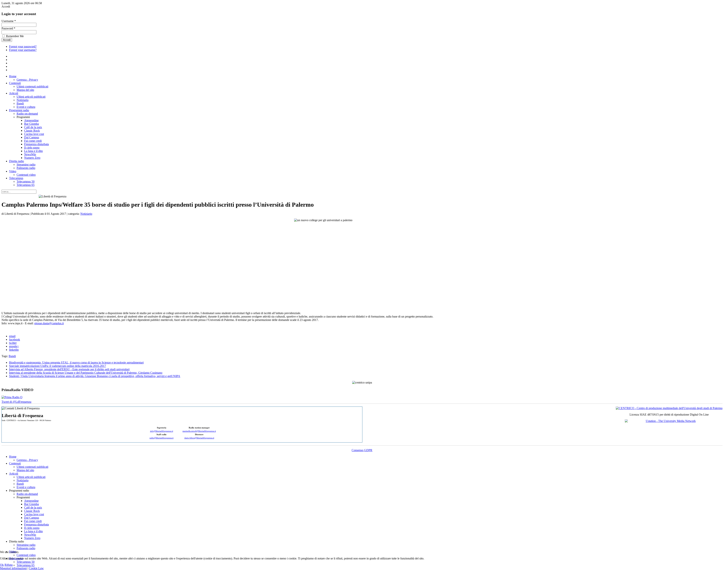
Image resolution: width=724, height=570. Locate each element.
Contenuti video (26, 174)
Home (12, 76)
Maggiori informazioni (13, 568)
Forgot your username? (23, 49)
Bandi (20, 103)
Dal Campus (31, 137)
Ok (2, 564)
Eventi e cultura (26, 106)
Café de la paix (33, 127)
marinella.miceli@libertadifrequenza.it (199, 431)
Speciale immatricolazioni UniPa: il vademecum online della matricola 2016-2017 (57, 365)
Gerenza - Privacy (27, 79)
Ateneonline (31, 120)
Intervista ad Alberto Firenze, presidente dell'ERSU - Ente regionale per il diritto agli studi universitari (69, 369)
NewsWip (30, 154)
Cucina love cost (34, 134)
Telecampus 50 (26, 181)
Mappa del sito (25, 89)
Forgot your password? (23, 46)
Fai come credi (33, 140)
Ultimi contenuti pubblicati (32, 86)
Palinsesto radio (26, 168)
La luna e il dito (33, 151)
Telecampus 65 (26, 184)
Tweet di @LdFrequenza (16, 401)
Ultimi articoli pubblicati (31, 96)
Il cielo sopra (31, 147)
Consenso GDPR (362, 450)
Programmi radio (19, 110)
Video (12, 171)
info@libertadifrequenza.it (161, 431)
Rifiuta (9, 564)
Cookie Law (36, 568)
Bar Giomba (31, 123)
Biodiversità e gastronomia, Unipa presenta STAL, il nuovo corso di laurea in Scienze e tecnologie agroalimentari (76, 362)
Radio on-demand (27, 113)
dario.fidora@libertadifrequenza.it (199, 438)
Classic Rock (32, 130)
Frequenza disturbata (36, 144)
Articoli (13, 93)
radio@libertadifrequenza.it (161, 438)
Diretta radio (16, 161)
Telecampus (16, 178)
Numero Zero (32, 157)
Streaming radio (26, 164)
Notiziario (22, 100)
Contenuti (15, 83)
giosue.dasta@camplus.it (49, 323)
